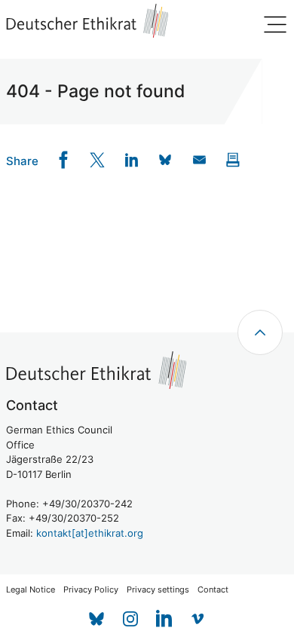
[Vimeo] (198, 618)
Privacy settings (158, 590)
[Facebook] (64, 160)
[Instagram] (130, 618)
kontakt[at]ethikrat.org (89, 533)
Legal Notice (30, 590)
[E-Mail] (199, 160)
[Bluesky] (96, 618)
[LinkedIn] (131, 160)
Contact (213, 590)
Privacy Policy (90, 590)
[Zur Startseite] (87, 21)
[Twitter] (97, 160)
